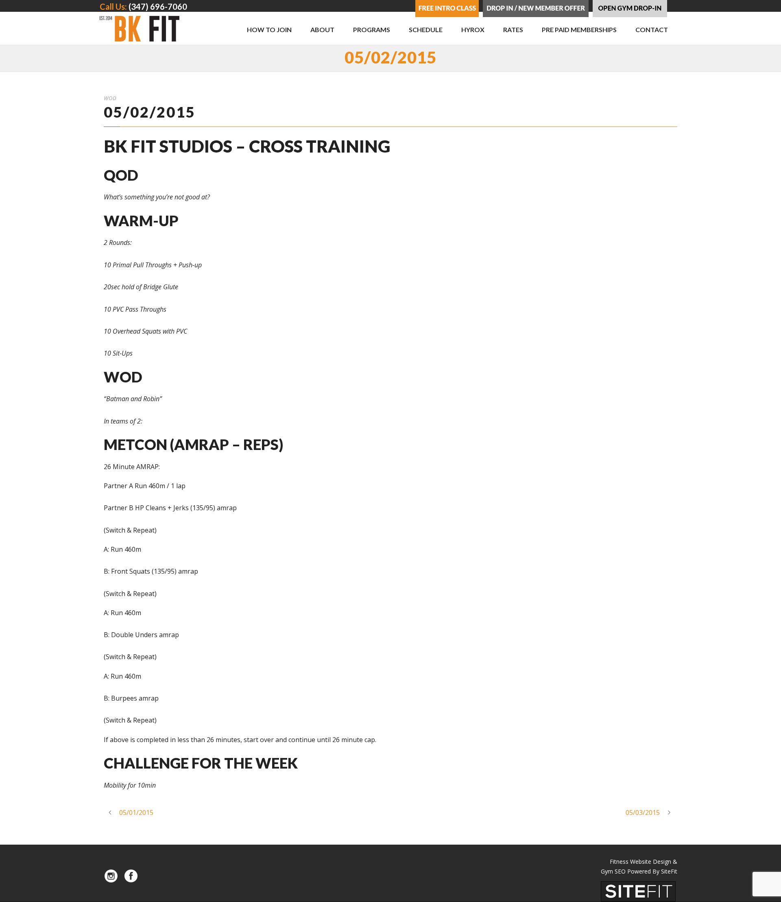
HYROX (472, 29)
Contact (651, 29)
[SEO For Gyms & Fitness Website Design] (638, 890)
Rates (513, 29)
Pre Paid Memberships (579, 29)
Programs (371, 29)
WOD (110, 98)
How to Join (269, 29)
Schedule (426, 29)
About (322, 29)
